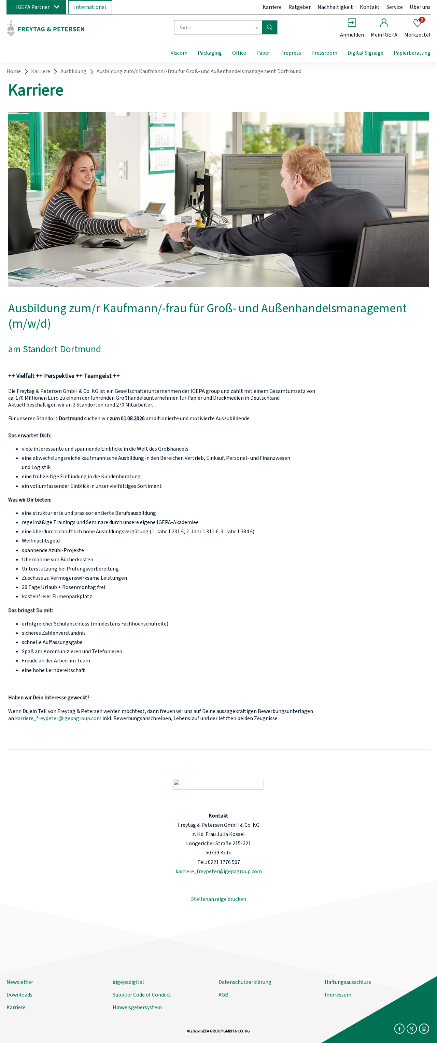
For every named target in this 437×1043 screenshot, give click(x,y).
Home (13, 71)
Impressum (338, 995)
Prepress (290, 53)
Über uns (420, 7)
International (90, 7)
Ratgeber (299, 7)
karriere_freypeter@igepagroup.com (58, 718)
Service (394, 7)
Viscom (179, 53)
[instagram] (424, 1029)
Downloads (19, 995)
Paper (263, 53)
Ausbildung (73, 71)
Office (239, 53)
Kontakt (370, 7)
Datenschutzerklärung (244, 982)
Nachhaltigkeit (335, 7)
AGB (223, 995)
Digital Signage (365, 53)
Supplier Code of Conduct (142, 995)
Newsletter (19, 982)
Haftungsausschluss (348, 982)
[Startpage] (62, 28)
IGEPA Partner (33, 7)
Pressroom (324, 53)
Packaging (210, 53)
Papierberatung (412, 53)
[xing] (412, 1029)
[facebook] (399, 1029)
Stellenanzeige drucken (218, 899)
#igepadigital (128, 982)
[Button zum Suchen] (269, 27)
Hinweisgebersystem (137, 1007)
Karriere (272, 7)
